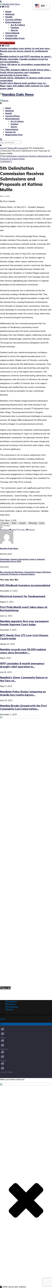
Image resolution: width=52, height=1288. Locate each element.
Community (21, 148)
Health (8, 16)
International (12, 33)
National (9, 14)
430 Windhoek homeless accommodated (25, 585)
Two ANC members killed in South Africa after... (25, 69)
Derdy (2, 1018)
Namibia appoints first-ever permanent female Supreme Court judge (24, 623)
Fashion (15, 27)
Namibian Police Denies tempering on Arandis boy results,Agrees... (23, 693)
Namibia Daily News (9, 548)
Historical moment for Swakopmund (22, 596)
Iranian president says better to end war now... (25, 48)
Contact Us (11, 35)
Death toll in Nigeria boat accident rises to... (23, 83)
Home (8, 11)
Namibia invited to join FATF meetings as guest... (26, 56)
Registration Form (15, 38)
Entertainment (13, 22)
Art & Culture (18, 25)
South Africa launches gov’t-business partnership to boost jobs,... (20, 73)
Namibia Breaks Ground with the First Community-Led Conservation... (23, 707)
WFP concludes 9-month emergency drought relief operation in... (22, 665)
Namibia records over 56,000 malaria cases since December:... (23, 651)
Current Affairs (13, 19)
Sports (14, 30)
